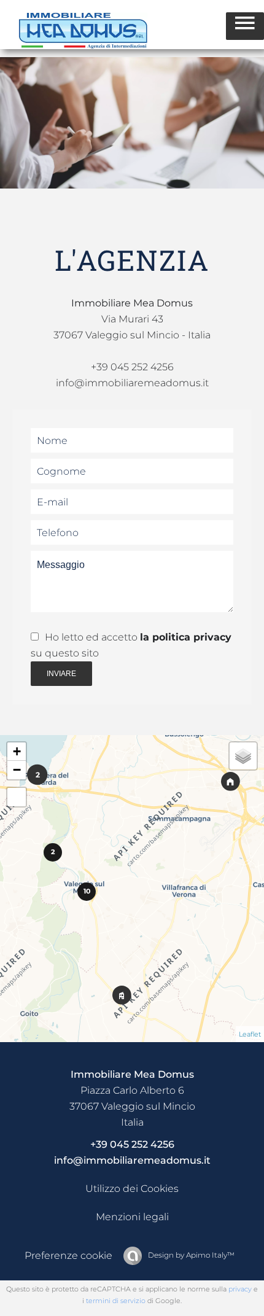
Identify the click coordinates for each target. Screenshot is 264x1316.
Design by (190, 1255)
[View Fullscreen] (16, 797)
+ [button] (17, 751)
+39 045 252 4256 (132, 367)
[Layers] (243, 755)
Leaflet (250, 1034)
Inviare (61, 673)
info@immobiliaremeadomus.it (132, 1160)
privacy (240, 1289)
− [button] (17, 769)
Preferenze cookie (68, 1255)
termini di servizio (116, 1300)
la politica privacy (185, 637)
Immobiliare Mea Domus (132, 1074)
